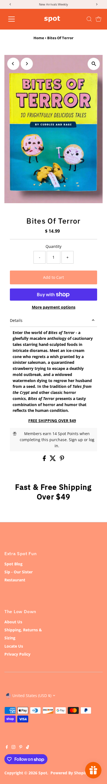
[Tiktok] (27, 747)
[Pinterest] (21, 747)
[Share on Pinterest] (62, 459)
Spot (42, 772)
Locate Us (13, 646)
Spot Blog (13, 563)
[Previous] (13, 63)
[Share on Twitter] (53, 459)
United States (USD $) (31, 695)
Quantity (53, 246)
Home (38, 37)
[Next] (27, 63)
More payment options (53, 307)
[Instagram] (13, 747)
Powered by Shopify (69, 772)
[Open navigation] (16, 19)
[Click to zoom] (94, 64)
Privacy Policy (17, 654)
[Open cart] (98, 19)
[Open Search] (89, 19)
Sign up (76, 439)
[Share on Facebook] (45, 459)
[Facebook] (6, 747)
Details (16, 320)
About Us (13, 621)
